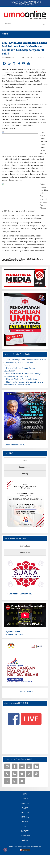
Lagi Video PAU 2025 (13, 634)
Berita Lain (29, 57)
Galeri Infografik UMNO (14, 445)
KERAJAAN (25, 831)
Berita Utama (39, 57)
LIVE (25, 794)
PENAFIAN (25, 813)
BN (25, 826)
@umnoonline (26, 691)
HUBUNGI (25, 817)
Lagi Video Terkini (12, 631)
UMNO (25, 822)
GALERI (25, 799)
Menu (5, 34)
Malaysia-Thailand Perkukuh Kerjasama (22, 379)
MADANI (25, 840)
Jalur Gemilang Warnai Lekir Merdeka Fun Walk (26, 360)
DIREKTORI (25, 803)
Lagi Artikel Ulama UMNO (20, 594)
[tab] (25, 460)
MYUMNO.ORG (19, 4)
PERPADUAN (25, 836)
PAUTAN (25, 808)
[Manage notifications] (5, 850)
